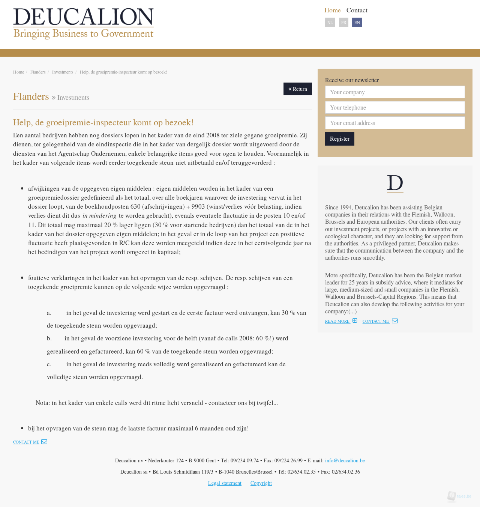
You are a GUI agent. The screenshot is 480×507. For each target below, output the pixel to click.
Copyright (261, 482)
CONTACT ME (376, 321)
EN (357, 22)
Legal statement (225, 482)
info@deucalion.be (345, 460)
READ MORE (338, 321)
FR (343, 22)
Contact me (26, 442)
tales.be (462, 496)
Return (299, 88)
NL (330, 22)
